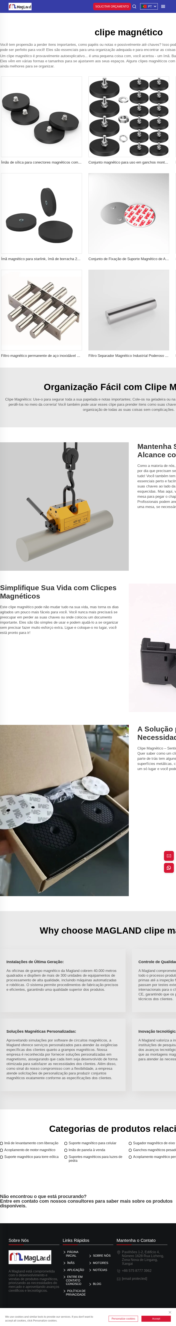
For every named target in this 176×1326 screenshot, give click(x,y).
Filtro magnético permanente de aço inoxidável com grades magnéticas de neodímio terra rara (76, 356)
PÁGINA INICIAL (72, 1253)
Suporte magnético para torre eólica (31, 1157)
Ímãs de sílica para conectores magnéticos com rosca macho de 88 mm (59, 162)
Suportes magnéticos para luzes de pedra (95, 1158)
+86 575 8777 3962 (137, 1270)
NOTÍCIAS (100, 1270)
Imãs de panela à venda (87, 1150)
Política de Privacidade (76, 1292)
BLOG (97, 1284)
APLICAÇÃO (75, 1270)
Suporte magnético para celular (92, 1143)
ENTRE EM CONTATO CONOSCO (74, 1280)
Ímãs (70, 1263)
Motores (100, 1263)
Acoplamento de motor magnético (29, 1150)
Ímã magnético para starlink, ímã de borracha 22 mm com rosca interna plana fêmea (69, 259)
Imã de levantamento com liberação (31, 1143)
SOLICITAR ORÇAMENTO (112, 6)
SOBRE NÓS (102, 1255)
